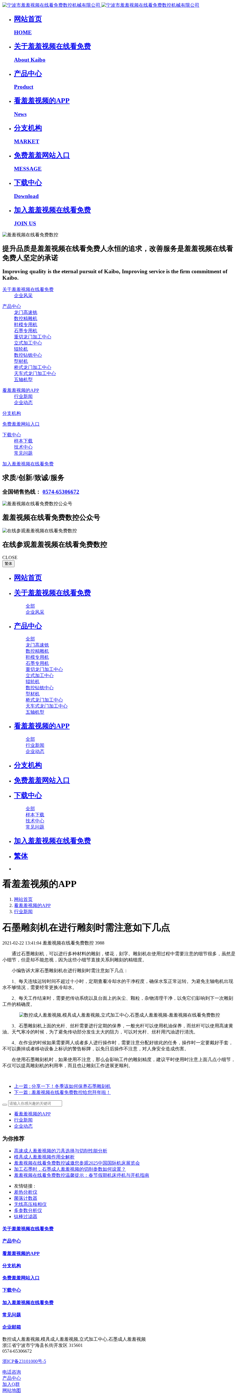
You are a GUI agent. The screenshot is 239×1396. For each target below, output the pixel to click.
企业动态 (23, 1126)
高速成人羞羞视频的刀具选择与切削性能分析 (60, 1150)
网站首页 (28, 577)
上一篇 (62, 1086)
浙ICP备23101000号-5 (24, 1361)
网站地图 (11, 1390)
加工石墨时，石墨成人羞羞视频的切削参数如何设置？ (70, 1169)
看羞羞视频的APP (32, 905)
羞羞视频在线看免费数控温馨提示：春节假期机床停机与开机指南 (81, 1175)
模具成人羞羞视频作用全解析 (44, 1156)
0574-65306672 (61, 492)
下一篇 (62, 1092)
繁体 (8, 563)
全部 (30, 606)
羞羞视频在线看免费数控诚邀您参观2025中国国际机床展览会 (77, 1163)
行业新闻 (23, 911)
